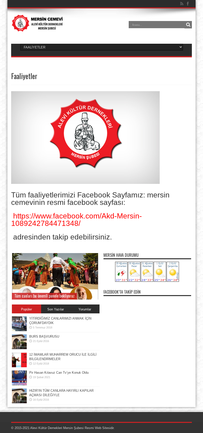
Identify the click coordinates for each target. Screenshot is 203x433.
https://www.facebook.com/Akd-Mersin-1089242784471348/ (76, 219)
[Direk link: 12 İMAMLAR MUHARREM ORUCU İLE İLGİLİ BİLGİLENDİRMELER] (19, 366)
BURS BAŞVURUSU (44, 336)
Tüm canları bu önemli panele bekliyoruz (44, 296)
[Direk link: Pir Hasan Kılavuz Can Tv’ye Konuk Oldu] (19, 384)
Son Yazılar (55, 309)
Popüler (26, 309)
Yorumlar (84, 309)
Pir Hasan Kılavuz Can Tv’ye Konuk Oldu (59, 372)
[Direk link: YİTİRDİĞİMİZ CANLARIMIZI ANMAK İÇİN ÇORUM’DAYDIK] (19, 330)
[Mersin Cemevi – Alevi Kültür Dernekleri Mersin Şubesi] (37, 28)
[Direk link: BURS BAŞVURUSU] (19, 348)
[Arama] (188, 24)
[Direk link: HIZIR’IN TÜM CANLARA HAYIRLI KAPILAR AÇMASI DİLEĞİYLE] (19, 402)
